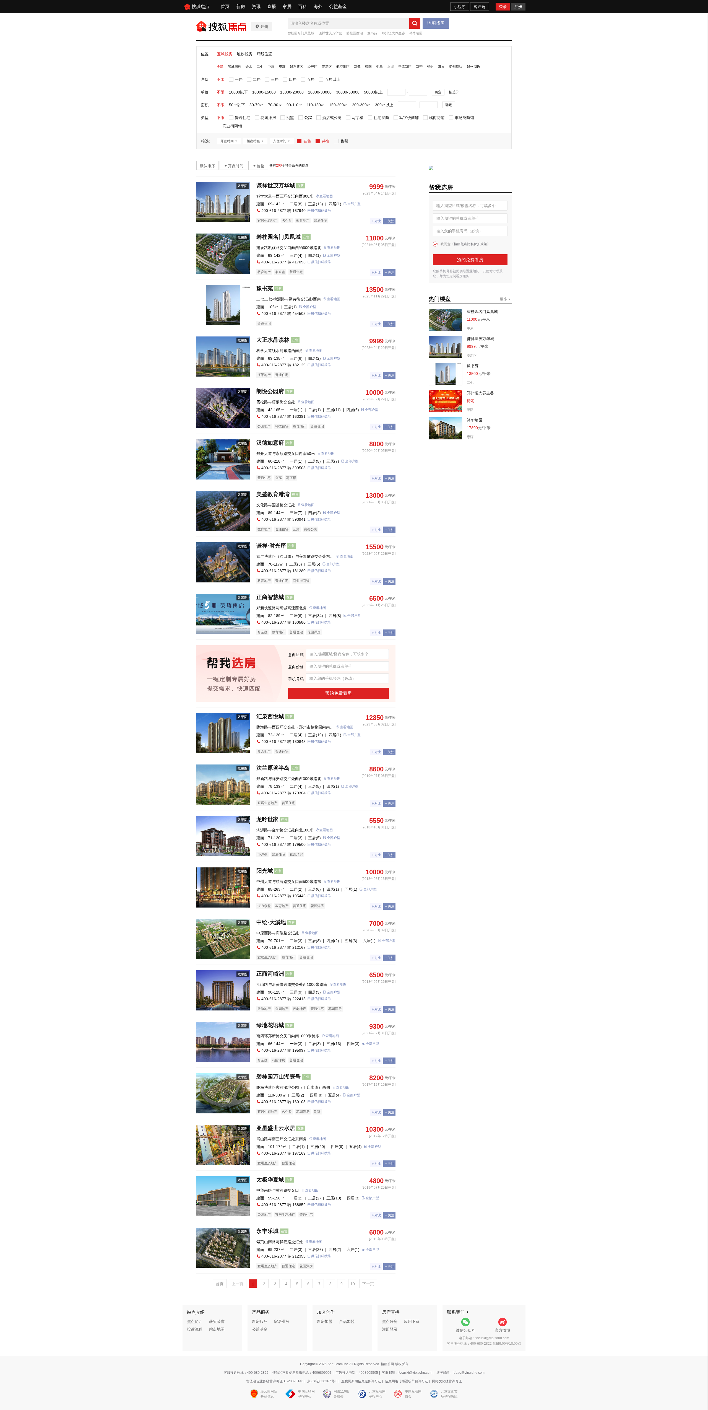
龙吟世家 (267, 819)
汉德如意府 (270, 443)
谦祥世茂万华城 (330, 33)
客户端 (479, 6)
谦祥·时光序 (271, 546)
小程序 (459, 6)
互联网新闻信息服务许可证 (361, 1381)
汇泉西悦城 (270, 716)
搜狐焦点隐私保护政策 (470, 244)
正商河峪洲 (270, 974)
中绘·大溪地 (271, 922)
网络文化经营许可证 (447, 1381)
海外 (318, 6)
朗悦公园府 (270, 391)
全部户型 (354, 204)
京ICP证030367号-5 (322, 1381)
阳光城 (264, 871)
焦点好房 (389, 1321)
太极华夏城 (270, 1179)
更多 (504, 299)
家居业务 (282, 1321)
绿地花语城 (270, 1025)
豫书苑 (372, 33)
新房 (240, 6)
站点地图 (217, 1329)
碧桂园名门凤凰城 (301, 33)
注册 (518, 6)
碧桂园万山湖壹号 (278, 1077)
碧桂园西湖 (354, 33)
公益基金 (338, 6)
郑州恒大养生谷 (393, 33)
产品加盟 (347, 1321)
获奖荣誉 (217, 1321)
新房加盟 (324, 1321)
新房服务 (259, 1321)
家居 (287, 6)
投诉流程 (194, 1329)
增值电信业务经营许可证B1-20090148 (274, 1381)
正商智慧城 (270, 597)
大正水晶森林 (273, 340)
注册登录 (389, 1329)
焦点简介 (194, 1321)
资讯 (256, 6)
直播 (271, 6)
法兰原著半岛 (273, 768)
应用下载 (412, 1321)
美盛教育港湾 (273, 494)
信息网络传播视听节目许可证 (406, 1381)
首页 (225, 6)
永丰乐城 (267, 1231)
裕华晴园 (416, 33)
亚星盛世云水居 (275, 1128)
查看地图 (326, 196)
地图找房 (436, 23)
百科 (302, 6)
